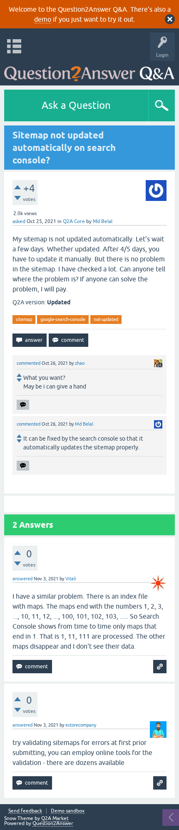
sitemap (24, 319)
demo (42, 19)
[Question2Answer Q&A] (89, 71)
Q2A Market (55, 818)
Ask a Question (76, 105)
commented (28, 363)
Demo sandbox (68, 811)
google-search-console (62, 319)
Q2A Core (74, 221)
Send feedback (25, 811)
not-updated (106, 319)
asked (18, 221)
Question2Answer (52, 823)
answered (22, 578)
